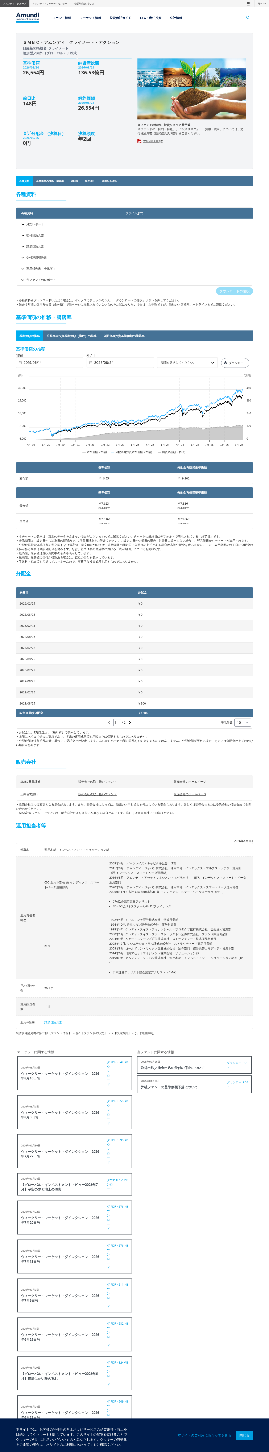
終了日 (91, 355)
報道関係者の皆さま (84, 3)
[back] (257, 747)
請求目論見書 (53, 1022)
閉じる (244, 1435)
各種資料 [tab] (24, 181)
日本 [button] (262, 3)
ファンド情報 (62, 18)
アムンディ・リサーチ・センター (50, 3)
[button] (248, 3)
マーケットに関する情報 (35, 1052)
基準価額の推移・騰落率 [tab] (50, 181)
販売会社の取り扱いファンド (97, 782)
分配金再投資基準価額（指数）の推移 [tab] (72, 336)
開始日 (20, 355)
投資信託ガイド (121, 18)
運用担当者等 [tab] (109, 181)
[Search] (246, 18)
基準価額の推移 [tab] (29, 336)
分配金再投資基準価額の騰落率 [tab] (124, 336)
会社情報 (176, 18)
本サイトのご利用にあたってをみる (204, 1435)
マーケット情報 (91, 18)
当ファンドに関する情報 (155, 1052)
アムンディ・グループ (14, 3)
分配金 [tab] (74, 181)
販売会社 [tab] (90, 181)
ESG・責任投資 (150, 18)
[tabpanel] (134, 455)
